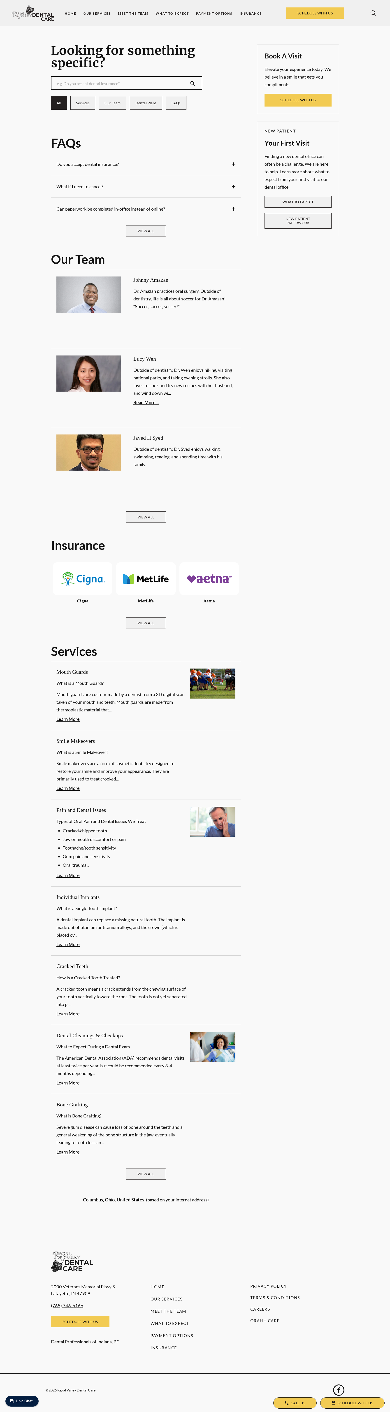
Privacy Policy (268, 1286)
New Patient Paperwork (298, 220)
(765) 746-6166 (67, 1305)
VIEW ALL (145, 231)
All (59, 103)
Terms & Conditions (275, 1297)
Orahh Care (265, 1320)
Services (83, 103)
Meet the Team (133, 13)
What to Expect (172, 13)
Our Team (112, 103)
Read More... (146, 402)
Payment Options (214, 13)
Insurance (251, 13)
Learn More (68, 719)
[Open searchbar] (373, 13)
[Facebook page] (338, 1390)
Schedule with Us (315, 13)
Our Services (97, 13)
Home (70, 13)
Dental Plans (146, 103)
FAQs (176, 103)
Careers (260, 1309)
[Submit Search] (193, 83)
